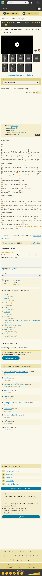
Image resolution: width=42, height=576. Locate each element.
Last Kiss (7, 312)
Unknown (9, 478)
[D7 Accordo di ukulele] (20, 58)
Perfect (6, 421)
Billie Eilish (9, 474)
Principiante (23, 132)
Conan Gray (8, 430)
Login (3, 269)
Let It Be (6, 307)
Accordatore (20, 565)
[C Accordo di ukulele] (5, 58)
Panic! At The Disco (12, 484)
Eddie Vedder (9, 301)
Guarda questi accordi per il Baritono (19, 75)
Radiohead (7, 399)
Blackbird (7, 316)
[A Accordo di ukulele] (28, 68)
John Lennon (9, 296)
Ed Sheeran (8, 423)
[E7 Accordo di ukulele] (28, 58)
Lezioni (27, 567)
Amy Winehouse (10, 332)
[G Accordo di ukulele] (12, 68)
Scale (18, 567)
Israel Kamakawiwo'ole (12, 386)
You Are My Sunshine (11, 415)
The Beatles (9, 310)
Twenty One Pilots (12, 471)
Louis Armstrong (10, 327)
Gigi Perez (7, 411)
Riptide (6, 378)
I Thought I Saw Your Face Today (15, 403)
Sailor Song (8, 409)
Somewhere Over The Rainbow (15, 384)
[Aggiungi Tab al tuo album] (39, 50)
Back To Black (8, 329)
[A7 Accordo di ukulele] (36, 58)
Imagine (6, 294)
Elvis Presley (8, 374)
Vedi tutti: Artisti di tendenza (21, 488)
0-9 (5, 552)
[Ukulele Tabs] (2, 2)
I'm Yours (7, 303)
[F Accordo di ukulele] (12, 58)
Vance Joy (7, 380)
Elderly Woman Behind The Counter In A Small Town (22, 321)
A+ (39, 92)
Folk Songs (7, 417)
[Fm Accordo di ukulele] (5, 68)
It (37, 3)
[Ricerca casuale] (33, 3)
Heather (7, 427)
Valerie (6, 334)
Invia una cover (10, 358)
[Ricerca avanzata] (31, 3)
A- (34, 92)
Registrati (14, 269)
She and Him (8, 405)
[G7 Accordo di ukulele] (20, 68)
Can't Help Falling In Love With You (16, 372)
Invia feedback (35, 243)
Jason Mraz (8, 305)
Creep (6, 396)
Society (6, 298)
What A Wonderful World (12, 325)
